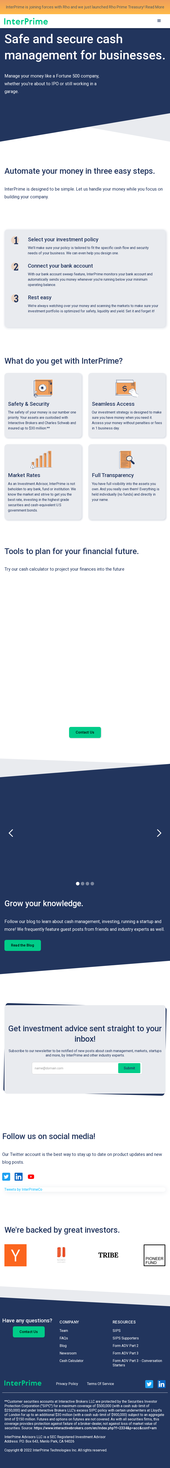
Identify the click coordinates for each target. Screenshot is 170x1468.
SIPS (117, 1331)
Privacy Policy (67, 1384)
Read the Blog (22, 945)
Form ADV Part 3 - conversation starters (137, 1363)
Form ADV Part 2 (126, 1346)
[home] (26, 21)
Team (64, 1331)
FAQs (64, 1338)
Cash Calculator (71, 1361)
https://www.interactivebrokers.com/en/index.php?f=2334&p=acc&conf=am (95, 1428)
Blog (63, 1346)
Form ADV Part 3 (126, 1353)
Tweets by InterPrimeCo (23, 1189)
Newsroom (68, 1353)
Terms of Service (100, 1384)
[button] (159, 20)
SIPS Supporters (126, 1338)
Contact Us (85, 732)
